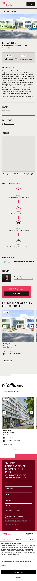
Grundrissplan (9, 124)
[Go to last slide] (2, 26)
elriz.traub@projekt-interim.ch (23, 279)
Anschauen (8, 360)
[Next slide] (34, 26)
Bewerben (16, 293)
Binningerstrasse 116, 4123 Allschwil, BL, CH (16, 174)
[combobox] (18, 505)
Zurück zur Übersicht (10, 11)
